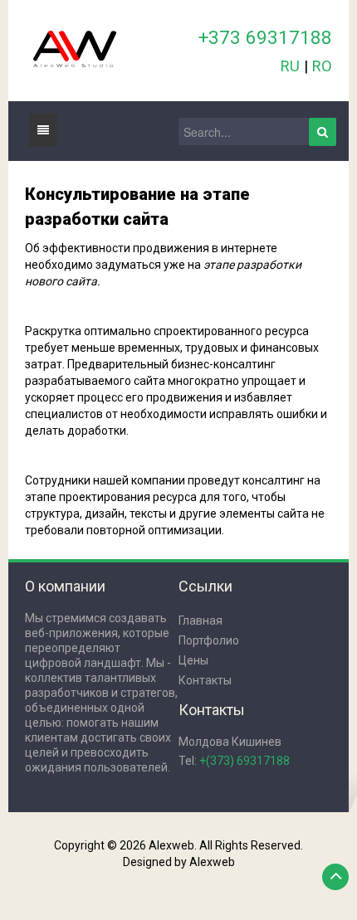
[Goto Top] (335, 877)
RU (290, 66)
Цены (193, 660)
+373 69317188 (265, 37)
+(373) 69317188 (244, 760)
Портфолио (208, 640)
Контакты (205, 680)
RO (322, 66)
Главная (200, 620)
